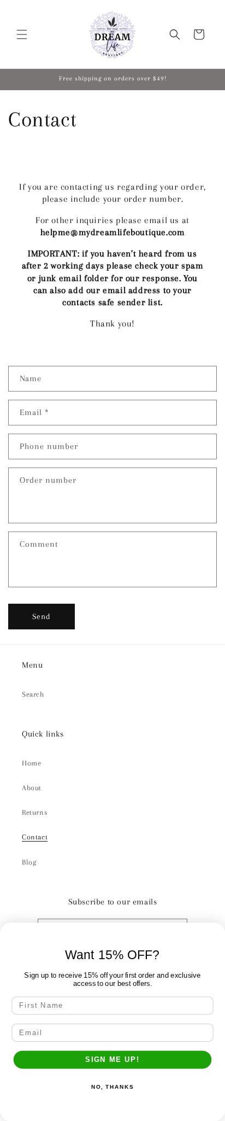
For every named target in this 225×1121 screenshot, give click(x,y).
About (32, 788)
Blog (29, 862)
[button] (22, 34)
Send (41, 616)
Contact (35, 837)
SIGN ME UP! (112, 1060)
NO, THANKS (112, 1087)
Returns (35, 812)
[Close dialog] (215, 932)
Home (31, 763)
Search (33, 694)
